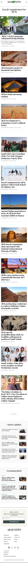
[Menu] (1, 2)
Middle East (4, 484)
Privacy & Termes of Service (10, 556)
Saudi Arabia (7, 537)
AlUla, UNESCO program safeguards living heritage (12, 37)
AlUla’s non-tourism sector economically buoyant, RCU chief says (13, 277)
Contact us (6, 552)
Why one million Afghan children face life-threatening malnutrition (10, 444)
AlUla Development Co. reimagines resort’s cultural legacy (13, 122)
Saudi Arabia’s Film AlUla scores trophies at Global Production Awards (12, 365)
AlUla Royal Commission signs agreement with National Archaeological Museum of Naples (11, 247)
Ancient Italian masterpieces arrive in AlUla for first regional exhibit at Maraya (13, 213)
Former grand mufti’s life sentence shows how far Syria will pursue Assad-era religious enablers (9, 488)
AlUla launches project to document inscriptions (12, 69)
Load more (14, 413)
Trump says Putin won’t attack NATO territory (10, 430)
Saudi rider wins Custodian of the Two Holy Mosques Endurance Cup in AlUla (13, 156)
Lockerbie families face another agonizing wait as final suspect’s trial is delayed (10, 497)
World (3, 475)
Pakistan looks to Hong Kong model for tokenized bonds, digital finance (9, 457)
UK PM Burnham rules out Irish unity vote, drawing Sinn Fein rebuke (9, 437)
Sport (16, 539)
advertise (6, 554)
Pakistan (6, 535)
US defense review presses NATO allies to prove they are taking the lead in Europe (9, 450)
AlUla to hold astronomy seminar (11, 95)
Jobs (15, 541)
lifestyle (17, 537)
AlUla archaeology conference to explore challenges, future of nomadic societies (14, 306)
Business (6, 543)
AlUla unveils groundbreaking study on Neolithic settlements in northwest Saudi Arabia (12, 335)
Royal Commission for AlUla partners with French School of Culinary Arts (13, 184)
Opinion (16, 535)
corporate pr (6, 551)
